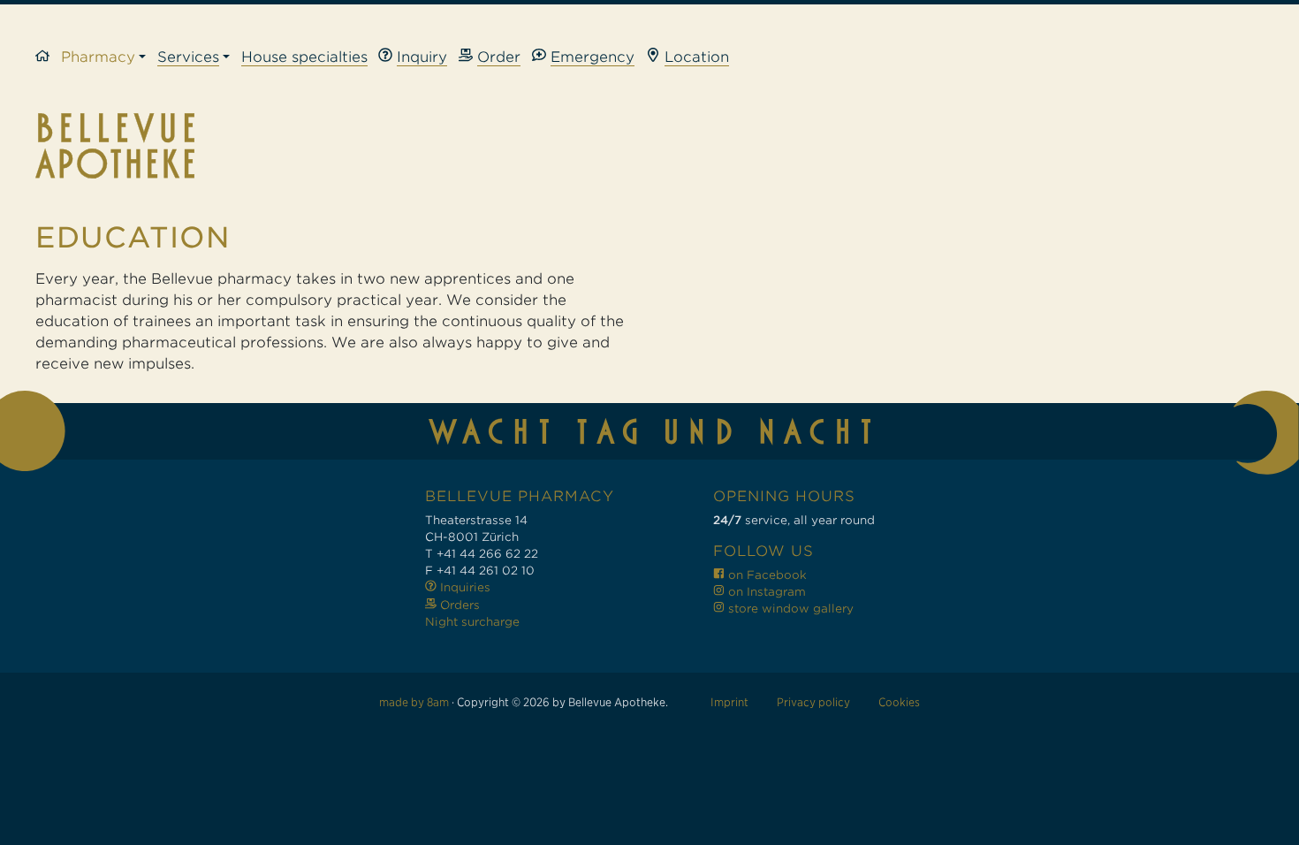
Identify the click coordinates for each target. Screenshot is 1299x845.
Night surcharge (472, 621)
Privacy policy (813, 702)
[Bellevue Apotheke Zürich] (649, 146)
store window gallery (789, 608)
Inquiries (463, 587)
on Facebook (766, 575)
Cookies (899, 702)
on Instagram (765, 591)
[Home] (48, 58)
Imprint (729, 702)
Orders (458, 605)
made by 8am (414, 702)
